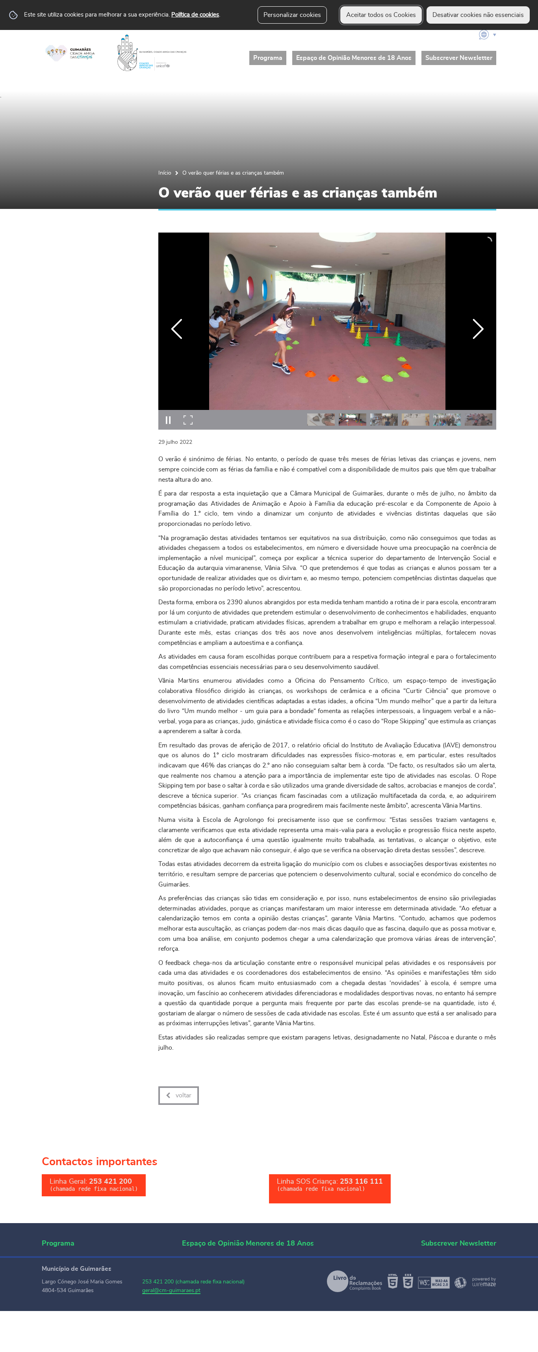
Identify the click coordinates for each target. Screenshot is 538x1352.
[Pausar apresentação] (168, 420)
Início (164, 173)
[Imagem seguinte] (478, 329)
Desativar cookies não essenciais (478, 15)
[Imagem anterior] (176, 329)
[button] (321, 419)
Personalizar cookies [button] (292, 15)
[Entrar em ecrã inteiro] (188, 420)
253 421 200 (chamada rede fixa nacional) (193, 1282)
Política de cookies (195, 15)
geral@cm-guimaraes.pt (171, 1290)
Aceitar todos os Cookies (381, 15)
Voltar (183, 1095)
